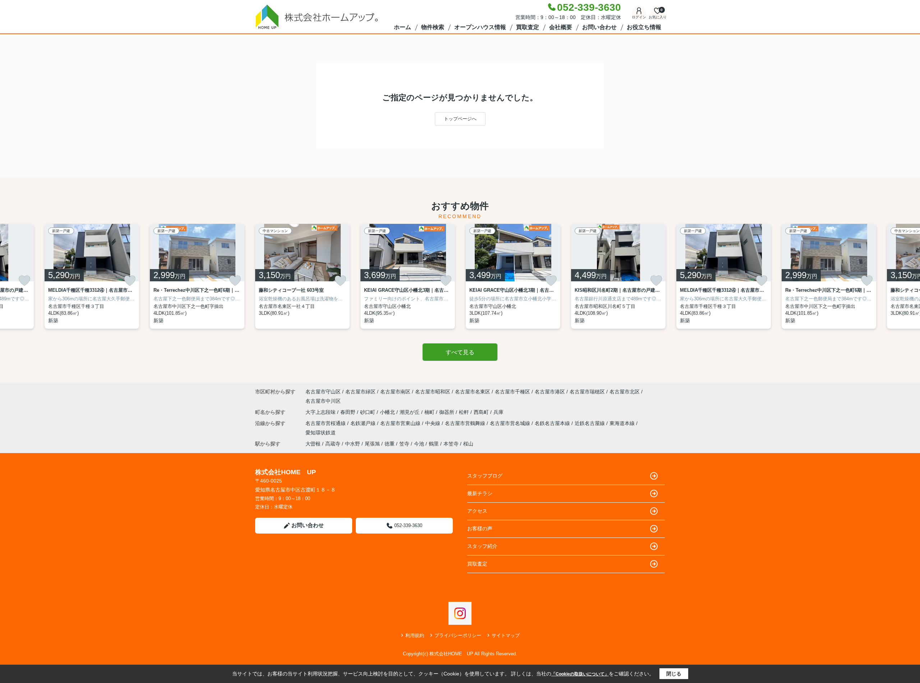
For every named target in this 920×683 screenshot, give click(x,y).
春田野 (348, 412)
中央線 (433, 423)
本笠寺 (451, 444)
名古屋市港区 (550, 391)
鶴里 (434, 444)
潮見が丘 (410, 412)
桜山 (468, 444)
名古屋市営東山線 (401, 423)
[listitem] (302, 276)
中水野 (352, 444)
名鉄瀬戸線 (363, 423)
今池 (419, 444)
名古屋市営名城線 (511, 423)
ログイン (639, 17)
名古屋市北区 (625, 391)
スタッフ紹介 (482, 546)
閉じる (673, 674)
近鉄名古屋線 (590, 423)
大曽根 (313, 444)
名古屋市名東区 (472, 391)
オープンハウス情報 (480, 27)
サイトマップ (506, 635)
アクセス (477, 511)
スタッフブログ (484, 476)
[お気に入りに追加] (24, 280)
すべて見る (460, 352)
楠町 (430, 412)
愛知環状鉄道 (320, 432)
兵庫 (498, 412)
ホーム (402, 27)
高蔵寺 (332, 444)
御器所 (447, 412)
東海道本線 (623, 423)
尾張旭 (372, 444)
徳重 (390, 444)
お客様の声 (479, 528)
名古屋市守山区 (323, 391)
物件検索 (432, 27)
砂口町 (368, 412)
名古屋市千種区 (512, 391)
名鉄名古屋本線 (553, 423)
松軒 (464, 412)
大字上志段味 (321, 412)
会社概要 (560, 27)
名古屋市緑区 (360, 391)
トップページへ (460, 118)
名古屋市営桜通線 (326, 423)
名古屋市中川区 (323, 401)
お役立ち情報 (644, 27)
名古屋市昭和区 (432, 391)
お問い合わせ (599, 27)
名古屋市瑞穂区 (587, 391)
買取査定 (527, 27)
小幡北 (388, 412)
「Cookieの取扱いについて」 (580, 674)
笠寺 (404, 444)
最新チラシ (479, 493)
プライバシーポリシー (457, 635)
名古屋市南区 (395, 391)
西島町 (482, 412)
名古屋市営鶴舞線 (466, 423)
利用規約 (414, 635)
